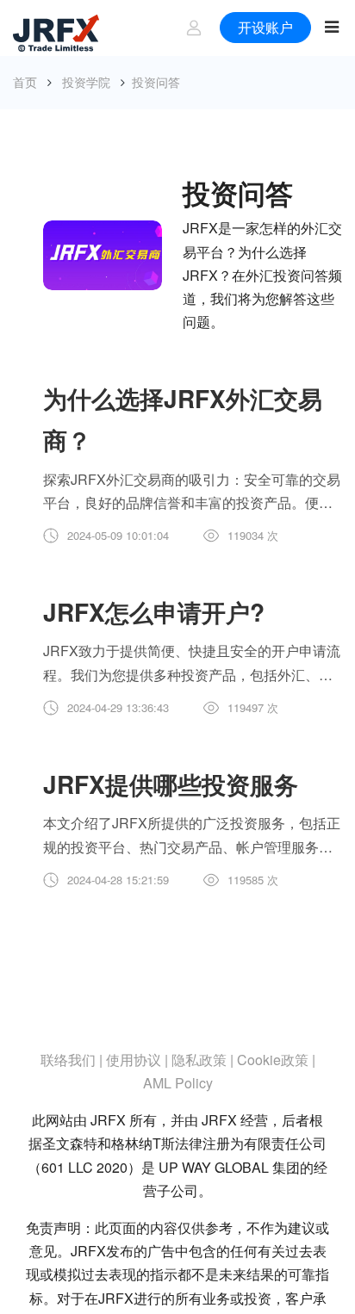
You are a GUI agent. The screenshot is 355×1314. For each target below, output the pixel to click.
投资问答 (156, 81)
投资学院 (86, 81)
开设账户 (262, 27)
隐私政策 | (202, 1059)
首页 (25, 81)
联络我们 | (71, 1059)
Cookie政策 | (276, 1059)
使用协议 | (137, 1059)
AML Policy (178, 1083)
